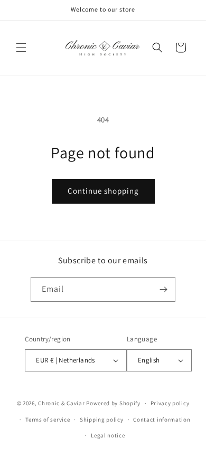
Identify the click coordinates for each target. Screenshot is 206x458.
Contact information (161, 419)
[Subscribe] (163, 289)
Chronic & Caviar (61, 403)
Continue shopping (103, 191)
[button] (21, 47)
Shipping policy (102, 419)
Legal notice (108, 435)
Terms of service (47, 419)
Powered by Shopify (113, 403)
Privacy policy (170, 403)
